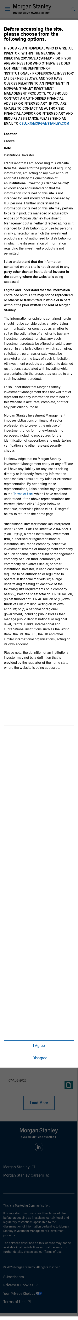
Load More (39, 1103)
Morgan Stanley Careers (23, 1175)
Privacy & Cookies (18, 1285)
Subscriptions (13, 1277)
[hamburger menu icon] (7, 9)
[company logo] (32, 9)
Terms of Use (23, 494)
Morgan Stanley (16, 1167)
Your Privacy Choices (19, 1294)
